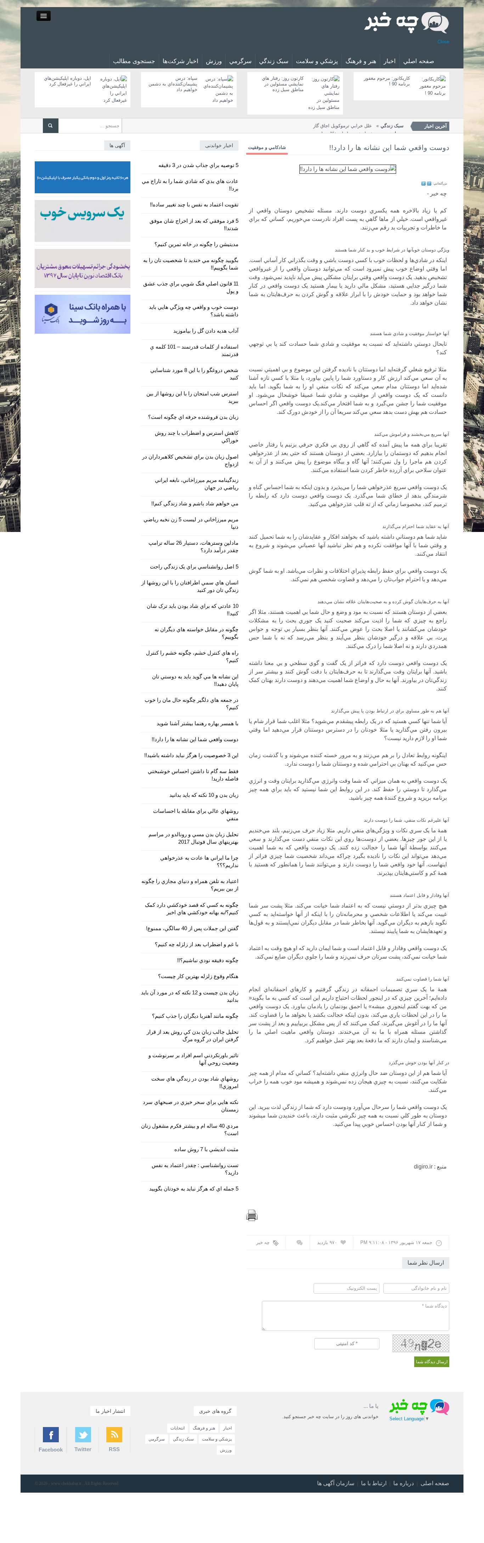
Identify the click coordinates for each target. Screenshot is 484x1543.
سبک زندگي (273, 61)
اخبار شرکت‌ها (180, 61)
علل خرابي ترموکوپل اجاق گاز (358, 125)
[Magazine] (406, 22)
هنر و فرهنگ (360, 61)
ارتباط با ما (374, 1483)
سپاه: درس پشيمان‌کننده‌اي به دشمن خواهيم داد (172, 84)
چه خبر (263, 1242)
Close (443, 41)
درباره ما (403, 1483)
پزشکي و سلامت (317, 61)
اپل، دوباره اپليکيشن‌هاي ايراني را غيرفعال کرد (67, 81)
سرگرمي (240, 61)
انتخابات (177, 1428)
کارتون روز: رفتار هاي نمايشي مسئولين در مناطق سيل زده (283, 84)
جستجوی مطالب (134, 61)
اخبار (390, 61)
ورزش (214, 61)
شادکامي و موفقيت (267, 147)
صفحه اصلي (418, 61)
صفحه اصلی (435, 1483)
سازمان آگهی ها (335, 1483)
